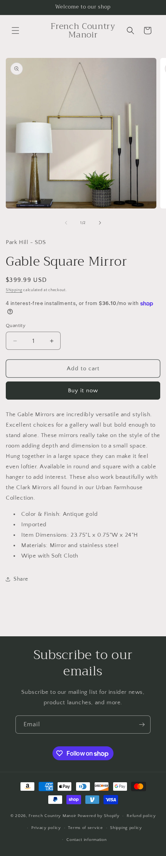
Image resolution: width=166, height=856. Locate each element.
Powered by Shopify (99, 816)
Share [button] (21, 579)
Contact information (86, 839)
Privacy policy (46, 827)
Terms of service (85, 827)
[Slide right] (99, 222)
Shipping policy (126, 827)
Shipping (14, 290)
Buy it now (83, 390)
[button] (15, 30)
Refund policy (141, 816)
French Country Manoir (52, 816)
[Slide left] (66, 222)
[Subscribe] (141, 724)
